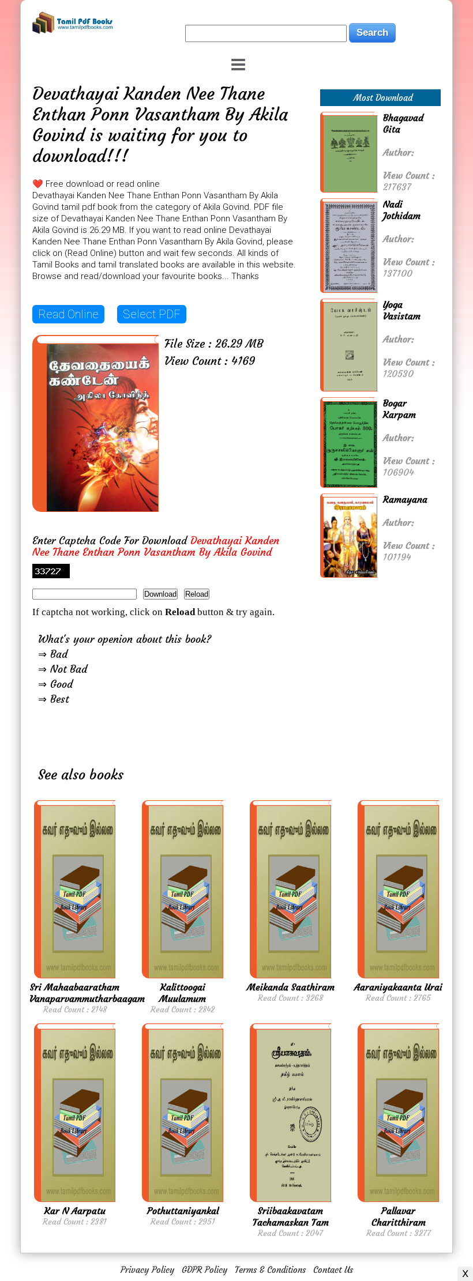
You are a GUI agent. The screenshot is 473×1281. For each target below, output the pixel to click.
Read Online (68, 314)
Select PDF (152, 314)
